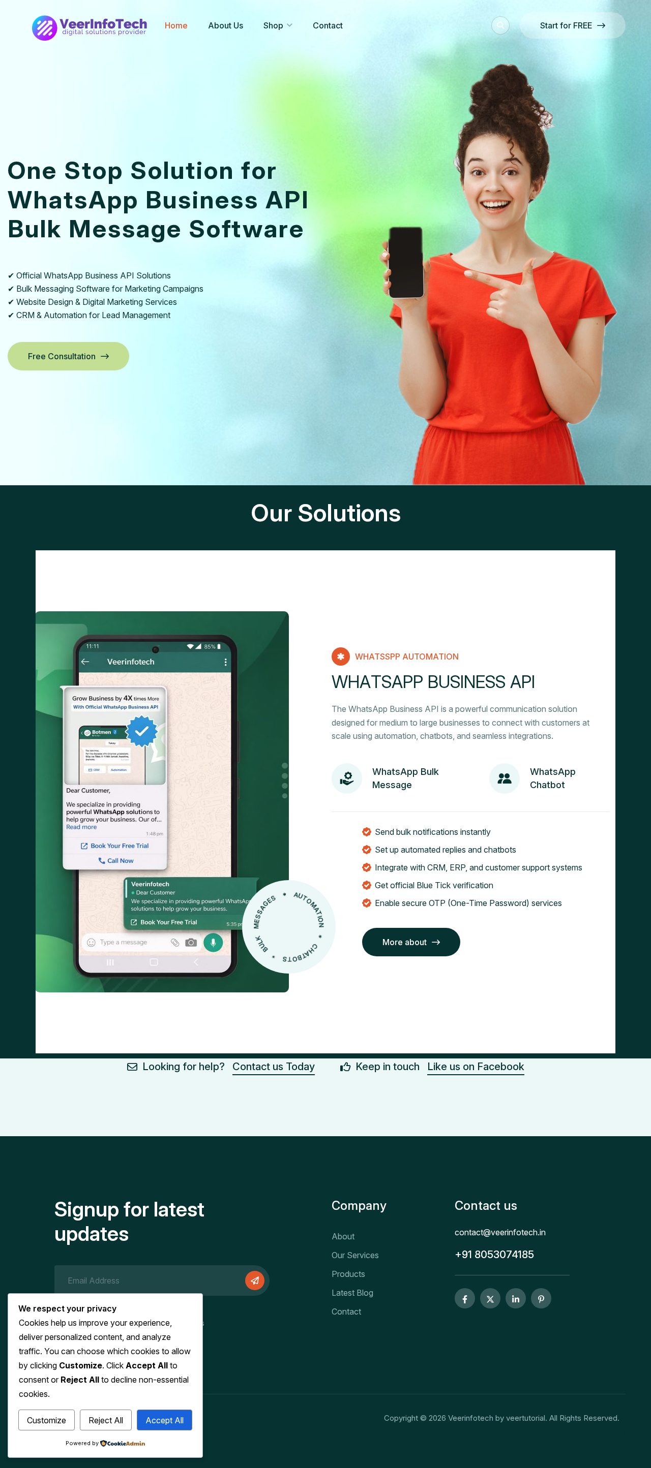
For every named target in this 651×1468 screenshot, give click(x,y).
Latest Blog (352, 1293)
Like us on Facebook (475, 1066)
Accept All (164, 1420)
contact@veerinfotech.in (500, 1232)
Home (176, 25)
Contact (328, 25)
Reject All (105, 1420)
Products (348, 1274)
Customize (46, 1420)
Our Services (355, 1255)
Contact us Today (273, 1066)
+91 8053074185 (494, 1254)
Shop (273, 25)
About (343, 1236)
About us (225, 25)
